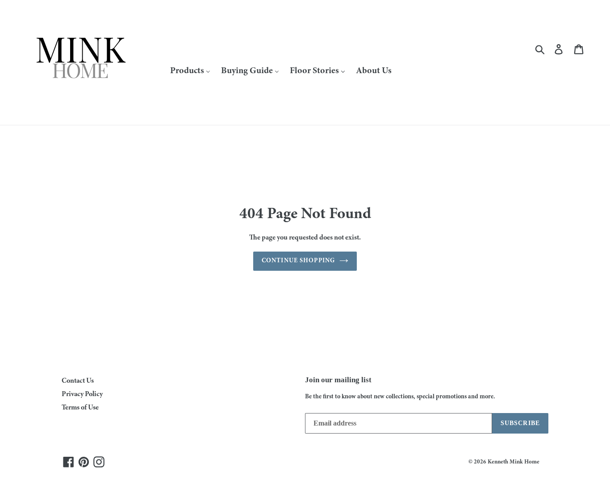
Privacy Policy (82, 394)
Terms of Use (80, 407)
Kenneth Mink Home (513, 462)
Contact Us (78, 381)
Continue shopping (298, 261)
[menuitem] (190, 70)
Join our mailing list (338, 380)
